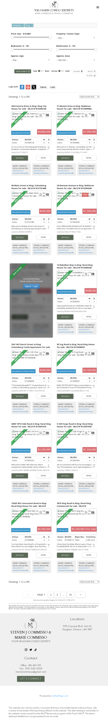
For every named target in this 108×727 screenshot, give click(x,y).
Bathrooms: (66, 46)
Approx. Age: (17, 56)
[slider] (12, 37)
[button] (26, 649)
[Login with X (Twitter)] (34, 89)
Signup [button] (43, 87)
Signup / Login (31, 286)
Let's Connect (30, 679)
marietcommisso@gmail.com (24, 173)
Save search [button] (21, 71)
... (63, 594)
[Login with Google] (28, 89)
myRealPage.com (59, 696)
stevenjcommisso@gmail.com (45, 173)
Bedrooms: (20, 46)
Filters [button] (90, 75)
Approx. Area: (63, 56)
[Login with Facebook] (22, 89)
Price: (21, 33)
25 (70, 594)
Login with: (13, 87)
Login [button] (52, 87)
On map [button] (76, 71)
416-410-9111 (18, 171)
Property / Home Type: (68, 33)
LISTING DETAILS (20, 158)
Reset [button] (90, 71)
